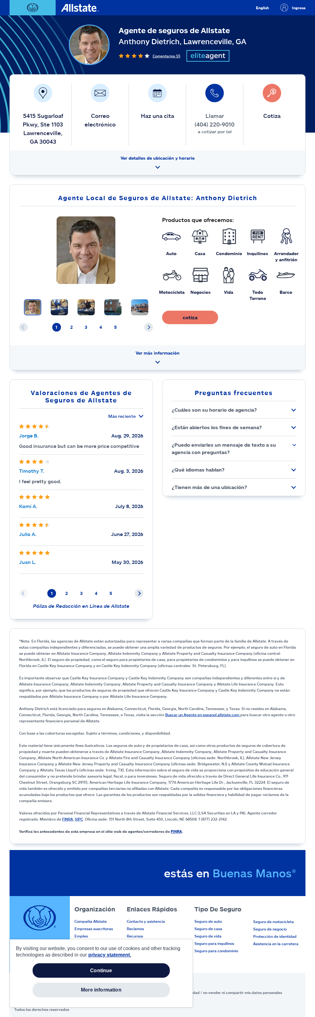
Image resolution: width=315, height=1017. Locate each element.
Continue (101, 970)
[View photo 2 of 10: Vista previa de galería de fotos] (59, 307)
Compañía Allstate (90, 921)
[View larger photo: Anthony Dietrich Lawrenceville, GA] (86, 250)
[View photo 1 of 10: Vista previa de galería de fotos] (32, 307)
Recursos (135, 936)
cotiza (190, 317)
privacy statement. (109, 954)
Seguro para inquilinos (214, 943)
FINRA (67, 819)
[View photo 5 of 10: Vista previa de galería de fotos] (139, 307)
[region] (101, 973)
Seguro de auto (208, 921)
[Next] (148, 327)
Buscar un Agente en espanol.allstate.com (202, 714)
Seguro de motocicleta (273, 921)
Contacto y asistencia (146, 921)
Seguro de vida (207, 936)
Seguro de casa (208, 928)
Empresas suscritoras (93, 928)
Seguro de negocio (270, 929)
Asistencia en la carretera (275, 943)
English (262, 8)
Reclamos (135, 928)
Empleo (81, 936)
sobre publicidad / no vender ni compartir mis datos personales (225, 992)
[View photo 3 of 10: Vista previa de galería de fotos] (86, 307)
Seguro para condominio (216, 951)
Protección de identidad (275, 936)
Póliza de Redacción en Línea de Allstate (81, 606)
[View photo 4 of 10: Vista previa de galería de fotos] (113, 307)
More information (101, 989)
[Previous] (23, 327)
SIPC (79, 819)
